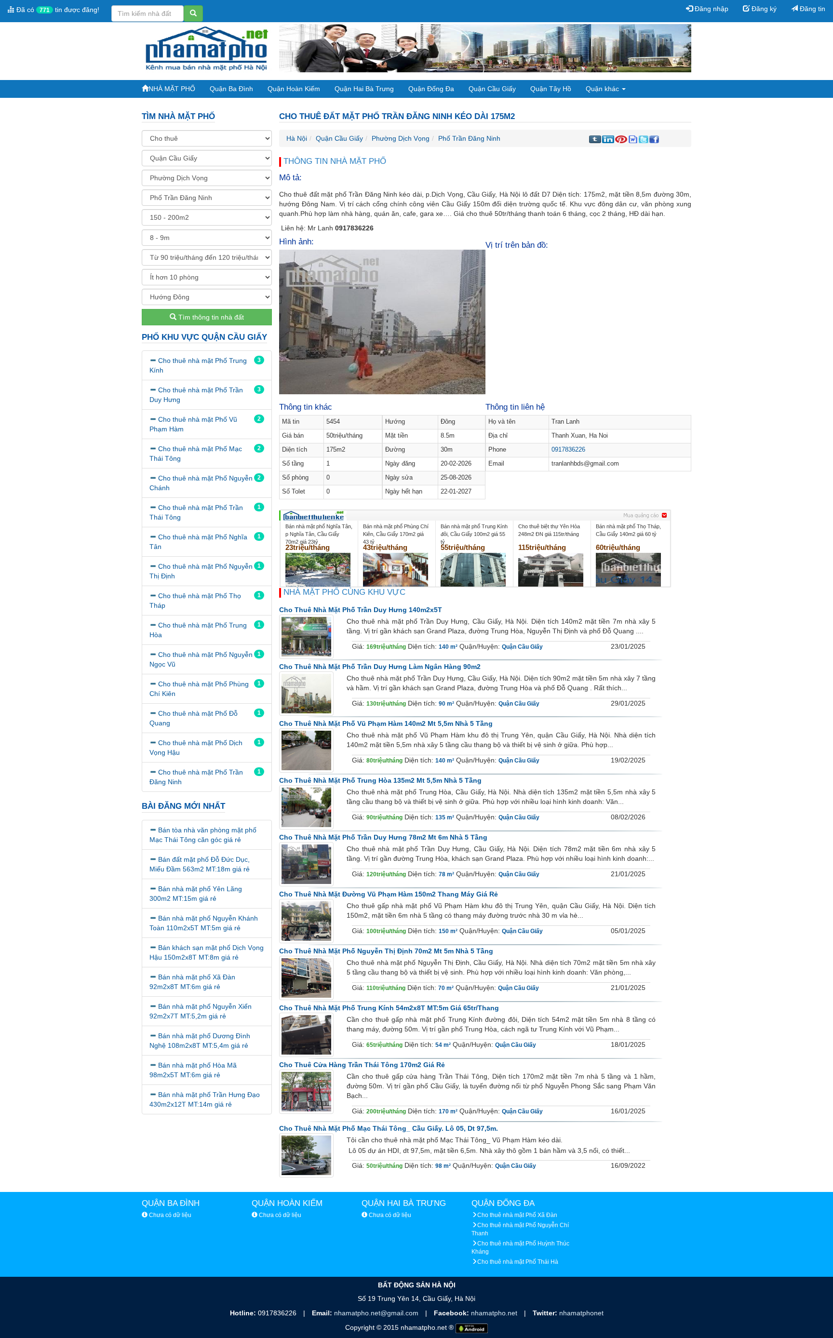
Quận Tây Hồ (550, 89)
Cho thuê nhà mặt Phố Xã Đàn (517, 1215)
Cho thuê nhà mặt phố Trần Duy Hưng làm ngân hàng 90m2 (380, 666)
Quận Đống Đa (431, 89)
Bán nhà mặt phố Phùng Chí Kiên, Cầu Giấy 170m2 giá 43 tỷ (396, 533)
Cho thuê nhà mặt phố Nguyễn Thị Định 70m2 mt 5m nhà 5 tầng (386, 951)
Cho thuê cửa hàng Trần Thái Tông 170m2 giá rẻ (362, 1065)
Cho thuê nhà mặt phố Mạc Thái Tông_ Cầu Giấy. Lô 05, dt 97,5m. (388, 1128)
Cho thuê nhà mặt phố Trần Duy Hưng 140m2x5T (360, 610)
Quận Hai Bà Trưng (364, 89)
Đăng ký (763, 9)
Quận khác (603, 89)
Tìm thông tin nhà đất (210, 317)
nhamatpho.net (495, 1313)
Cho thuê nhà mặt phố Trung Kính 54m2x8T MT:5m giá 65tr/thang (389, 1008)
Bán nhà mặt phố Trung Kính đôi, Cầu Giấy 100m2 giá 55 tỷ (474, 533)
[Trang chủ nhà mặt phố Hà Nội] (207, 48)
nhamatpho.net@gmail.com (377, 1313)
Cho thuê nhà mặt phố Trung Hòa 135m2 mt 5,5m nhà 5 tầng (380, 780)
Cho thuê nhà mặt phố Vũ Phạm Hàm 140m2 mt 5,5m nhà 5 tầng (386, 723)
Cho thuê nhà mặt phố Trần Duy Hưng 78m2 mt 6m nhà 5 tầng (383, 837)
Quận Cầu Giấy (492, 89)
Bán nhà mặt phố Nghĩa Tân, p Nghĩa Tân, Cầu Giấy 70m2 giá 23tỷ (318, 533)
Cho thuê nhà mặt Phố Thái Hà (517, 1261)
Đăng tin (811, 9)
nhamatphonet (581, 1313)
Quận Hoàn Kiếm (294, 89)
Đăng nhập (710, 9)
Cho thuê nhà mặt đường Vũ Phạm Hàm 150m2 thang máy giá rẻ (388, 894)
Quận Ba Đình (231, 89)
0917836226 (568, 449)
